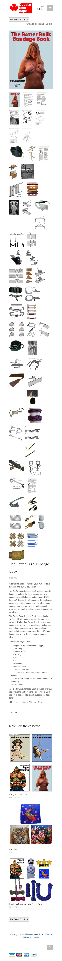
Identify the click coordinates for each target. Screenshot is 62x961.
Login (49, 23)
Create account (35, 23)
